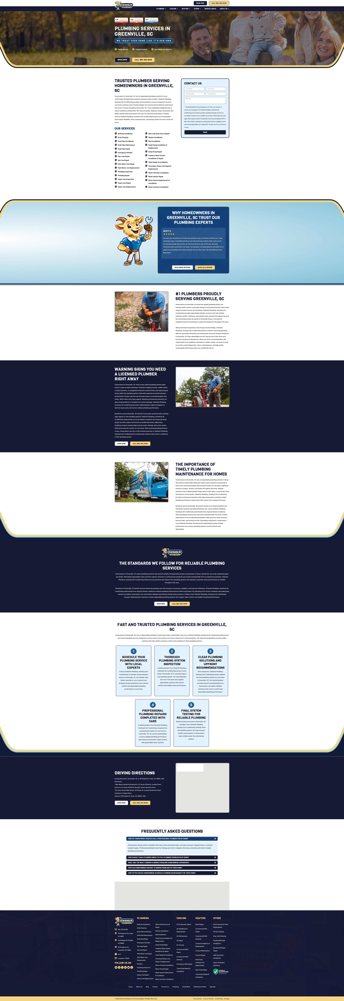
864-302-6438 (189, 121)
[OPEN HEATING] (189, 8)
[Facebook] (116, 967)
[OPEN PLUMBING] (165, 8)
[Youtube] (128, 967)
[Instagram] (119, 967)
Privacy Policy (220, 124)
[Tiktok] (125, 967)
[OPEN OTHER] (200, 8)
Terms (186, 127)
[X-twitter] (122, 967)
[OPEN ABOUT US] (228, 8)
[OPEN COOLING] (177, 8)
